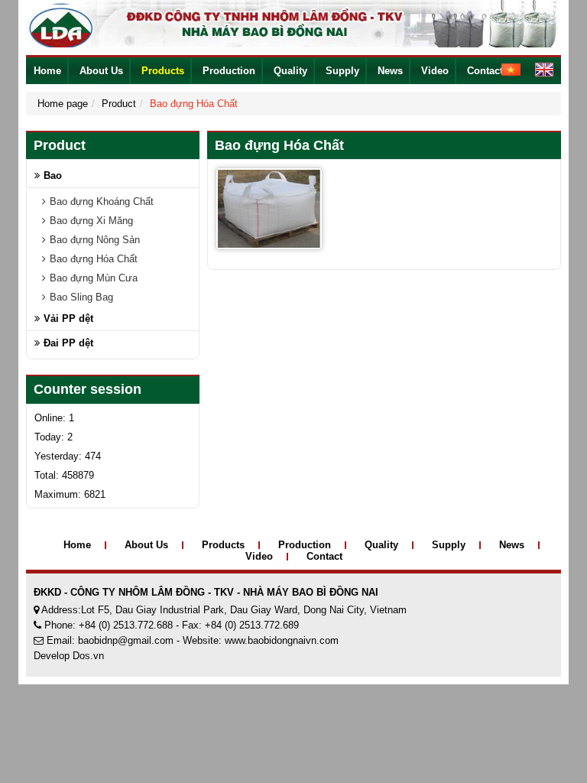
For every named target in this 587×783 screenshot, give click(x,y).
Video (435, 70)
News (390, 70)
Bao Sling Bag (81, 297)
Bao (53, 175)
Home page (62, 103)
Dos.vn (88, 655)
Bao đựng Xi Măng (91, 220)
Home (47, 70)
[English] (538, 68)
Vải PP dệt (68, 318)
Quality (290, 70)
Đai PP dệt (68, 343)
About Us (101, 70)
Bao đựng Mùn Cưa (94, 278)
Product (119, 103)
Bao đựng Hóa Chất (94, 259)
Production (229, 70)
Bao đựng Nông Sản (95, 239)
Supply (342, 70)
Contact (485, 70)
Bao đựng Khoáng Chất (102, 201)
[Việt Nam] (505, 68)
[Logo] (293, 22)
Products (162, 70)
